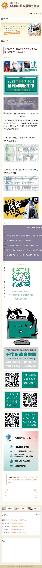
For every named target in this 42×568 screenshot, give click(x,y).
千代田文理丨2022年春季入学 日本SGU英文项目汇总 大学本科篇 (23, 479)
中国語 (39, 13)
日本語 (33, 13)
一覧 (38, 514)
